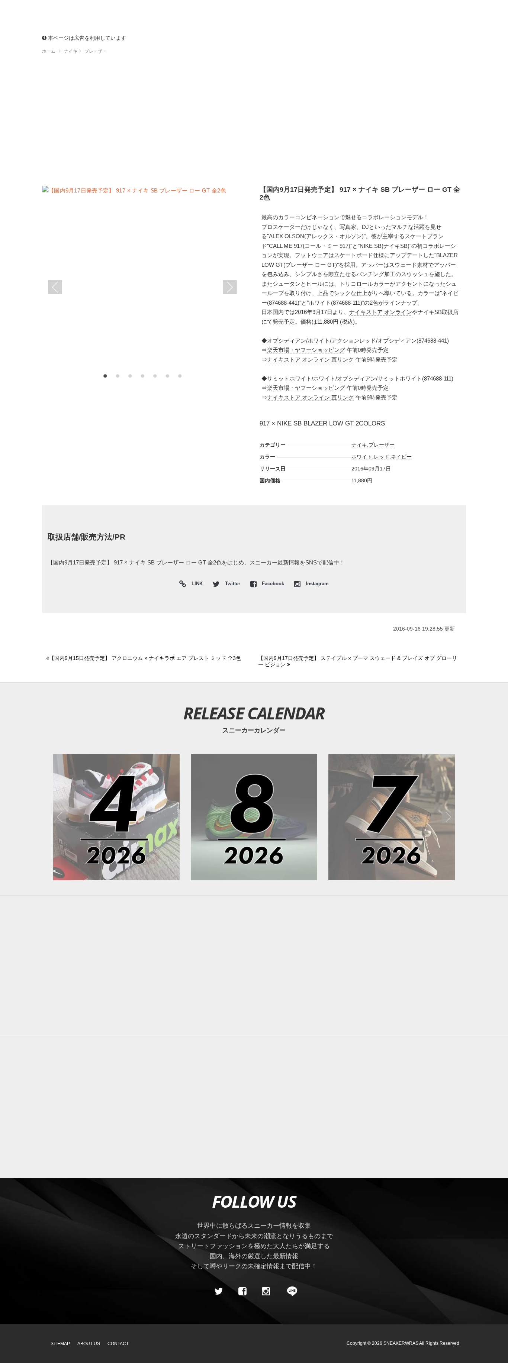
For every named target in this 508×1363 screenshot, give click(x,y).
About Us (88, 1343)
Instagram (316, 583)
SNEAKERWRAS (400, 1343)
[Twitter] (218, 1291)
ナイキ (359, 445)
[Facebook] (242, 1291)
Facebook (273, 583)
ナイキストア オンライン (380, 312)
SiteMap (60, 1343)
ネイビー (401, 457)
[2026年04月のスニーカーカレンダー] (116, 817)
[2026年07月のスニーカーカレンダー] (391, 817)
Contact (118, 1343)
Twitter (233, 583)
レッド (381, 457)
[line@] (289, 1291)
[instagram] (266, 1291)
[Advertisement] (265, 123)
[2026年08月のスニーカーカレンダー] (254, 817)
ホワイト (361, 457)
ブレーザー (382, 445)
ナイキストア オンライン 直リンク (310, 359)
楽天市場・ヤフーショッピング (306, 350)
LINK (195, 584)
